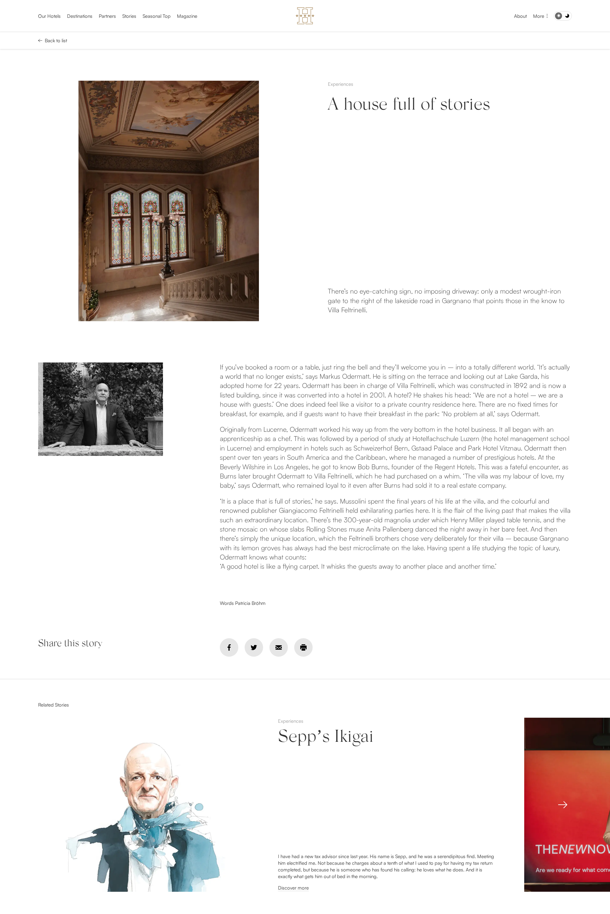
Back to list (56, 40)
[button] (562, 805)
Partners (107, 16)
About (520, 16)
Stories (129, 16)
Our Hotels (49, 16)
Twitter (254, 647)
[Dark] (563, 16)
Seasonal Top (157, 16)
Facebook (229, 647)
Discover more (293, 888)
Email (278, 647)
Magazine (187, 16)
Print (303, 647)
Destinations (79, 16)
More (538, 16)
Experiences (340, 84)
